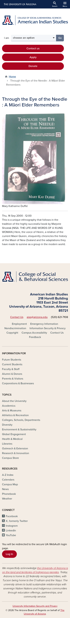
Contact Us (16, 317)
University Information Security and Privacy (35, 606)
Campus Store (10, 458)
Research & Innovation (15, 453)
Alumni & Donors (12, 374)
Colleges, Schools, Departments (21, 420)
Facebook (12, 516)
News (5, 489)
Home (12, 76)
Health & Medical (12, 439)
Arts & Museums (11, 410)
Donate (33, 66)
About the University (14, 401)
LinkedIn (11, 530)
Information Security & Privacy (48, 328)
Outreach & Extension (15, 448)
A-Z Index (7, 475)
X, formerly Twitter (17, 521)
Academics (8, 405)
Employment (19, 324)
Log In (9, 554)
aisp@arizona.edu (37, 317)
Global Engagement (14, 434)
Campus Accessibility (34, 332)
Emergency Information (44, 324)
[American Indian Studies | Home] (35, 20)
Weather (7, 498)
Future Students (11, 359)
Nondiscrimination (15, 328)
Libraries (7, 443)
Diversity (7, 424)
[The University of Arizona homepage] (20, 4)
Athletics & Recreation (15, 415)
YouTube (11, 535)
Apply (33, 57)
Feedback (35, 337)
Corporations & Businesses (18, 383)
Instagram (12, 525)
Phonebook (9, 494)
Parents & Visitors (12, 378)
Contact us (33, 48)
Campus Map (10, 484)
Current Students (12, 364)
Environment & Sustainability (19, 429)
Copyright (12, 332)
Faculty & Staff (10, 369)
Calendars (8, 479)
